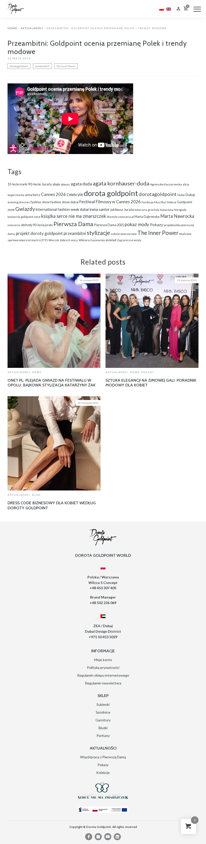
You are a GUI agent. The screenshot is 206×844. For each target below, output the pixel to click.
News (36, 372)
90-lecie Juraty (40, 184)
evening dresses (19, 202)
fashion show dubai (64, 202)
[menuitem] (161, 9)
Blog (36, 494)
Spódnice (103, 712)
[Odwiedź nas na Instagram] (98, 836)
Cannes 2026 (53, 194)
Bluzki (103, 728)
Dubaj (190, 194)
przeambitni (42, 66)
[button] (197, 9)
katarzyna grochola (147, 209)
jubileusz (117, 210)
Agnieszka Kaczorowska (166, 184)
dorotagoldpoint (19, 66)
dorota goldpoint (111, 193)
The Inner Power (66, 66)
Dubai (181, 194)
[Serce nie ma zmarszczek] (103, 791)
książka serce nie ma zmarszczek (73, 216)
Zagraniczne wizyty (129, 240)
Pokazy (156, 224)
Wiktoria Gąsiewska (92, 240)
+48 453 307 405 (103, 588)
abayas (65, 184)
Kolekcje (103, 772)
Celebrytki (75, 194)
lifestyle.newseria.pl (120, 217)
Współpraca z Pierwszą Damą (103, 757)
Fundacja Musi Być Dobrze (158, 202)
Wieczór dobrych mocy (63, 240)
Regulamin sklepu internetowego (103, 675)
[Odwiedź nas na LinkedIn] (117, 836)
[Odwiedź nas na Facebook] (88, 836)
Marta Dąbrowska (147, 217)
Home (12, 28)
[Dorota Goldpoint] (16, 8)
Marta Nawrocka (177, 216)
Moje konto (103, 660)
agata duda (81, 183)
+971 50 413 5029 (103, 637)
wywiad (111, 240)
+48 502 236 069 (103, 603)
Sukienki (103, 704)
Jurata (129, 209)
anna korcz (32, 195)
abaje (56, 184)
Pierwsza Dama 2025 (109, 225)
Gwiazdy (25, 209)
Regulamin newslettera (103, 683)
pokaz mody (137, 224)
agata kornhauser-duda (121, 183)
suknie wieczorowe (124, 234)
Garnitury (103, 720)
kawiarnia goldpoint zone (24, 217)
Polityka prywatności (103, 667)
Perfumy (103, 735)
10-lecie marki (17, 184)
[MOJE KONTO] (178, 9)
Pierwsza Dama (73, 223)
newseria (14, 225)
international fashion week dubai (62, 209)
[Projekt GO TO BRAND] (103, 809)
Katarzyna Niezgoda (173, 210)
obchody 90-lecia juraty (37, 225)
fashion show (40, 202)
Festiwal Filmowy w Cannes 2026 (110, 201)
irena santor (99, 209)
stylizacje (98, 232)
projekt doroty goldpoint (39, 233)
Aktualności (32, 28)
